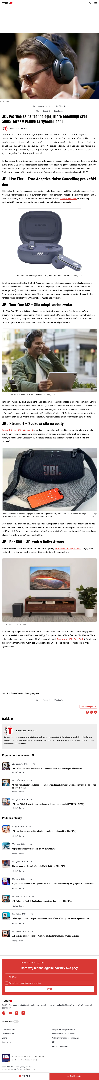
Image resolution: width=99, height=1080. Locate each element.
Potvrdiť (49, 989)
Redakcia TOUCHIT (18, 128)
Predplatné (6, 1042)
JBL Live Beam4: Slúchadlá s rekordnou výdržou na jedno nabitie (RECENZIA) (44, 831)
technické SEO (9, 1069)
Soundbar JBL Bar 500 (70, 639)
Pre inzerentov (8, 1034)
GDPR (54, 1042)
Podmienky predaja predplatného (65, 1038)
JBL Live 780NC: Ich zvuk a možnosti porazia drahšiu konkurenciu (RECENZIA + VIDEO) (48, 804)
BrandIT (5, 1038)
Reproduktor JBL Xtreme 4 (17, 430)
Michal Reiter (18, 772)
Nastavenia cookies (60, 1046)
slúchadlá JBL (68, 198)
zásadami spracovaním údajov (29, 983)
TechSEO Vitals (29, 1069)
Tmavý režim (7, 1021)
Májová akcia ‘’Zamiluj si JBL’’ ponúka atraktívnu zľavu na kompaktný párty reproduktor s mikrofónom (54, 883)
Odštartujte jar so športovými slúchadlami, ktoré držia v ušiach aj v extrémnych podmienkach (50, 918)
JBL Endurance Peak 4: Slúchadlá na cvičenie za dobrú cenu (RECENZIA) (42, 901)
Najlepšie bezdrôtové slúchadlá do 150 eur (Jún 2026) (34, 849)
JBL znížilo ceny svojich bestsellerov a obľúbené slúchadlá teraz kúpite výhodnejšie (47, 768)
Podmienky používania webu (63, 1034)
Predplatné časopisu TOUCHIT (64, 1029)
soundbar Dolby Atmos (68, 548)
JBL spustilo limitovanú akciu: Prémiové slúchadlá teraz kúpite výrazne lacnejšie (45, 936)
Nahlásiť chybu (87, 707)
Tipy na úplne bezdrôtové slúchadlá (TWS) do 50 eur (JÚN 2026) (38, 866)
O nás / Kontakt (8, 1029)
